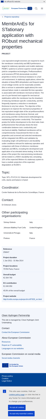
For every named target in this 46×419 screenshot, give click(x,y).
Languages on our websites (13, 348)
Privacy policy (7, 376)
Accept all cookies (17, 407)
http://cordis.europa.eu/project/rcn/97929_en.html (22, 299)
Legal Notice (7, 381)
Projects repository (11, 17)
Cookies (5, 378)
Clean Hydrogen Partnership (16, 315)
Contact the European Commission (15, 332)
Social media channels (11, 358)
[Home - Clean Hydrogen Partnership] (6, 8)
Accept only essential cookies (21, 414)
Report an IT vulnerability (12, 345)
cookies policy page (17, 395)
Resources (6, 342)
